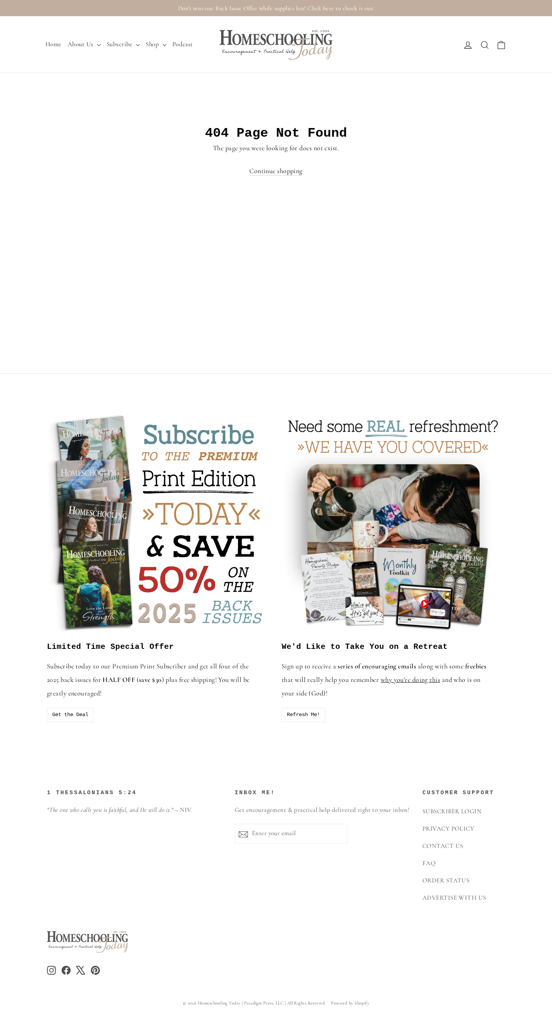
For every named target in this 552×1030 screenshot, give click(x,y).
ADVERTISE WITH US (454, 898)
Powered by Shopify (350, 1003)
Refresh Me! (303, 715)
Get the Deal (70, 715)
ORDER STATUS (445, 880)
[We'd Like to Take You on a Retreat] (393, 523)
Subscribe (120, 44)
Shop (153, 44)
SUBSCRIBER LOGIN (451, 811)
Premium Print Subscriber (149, 666)
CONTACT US (442, 846)
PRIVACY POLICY (448, 828)
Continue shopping (276, 171)
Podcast (182, 44)
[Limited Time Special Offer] (158, 523)
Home (53, 44)
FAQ (429, 863)
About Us (81, 44)
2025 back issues (69, 680)
